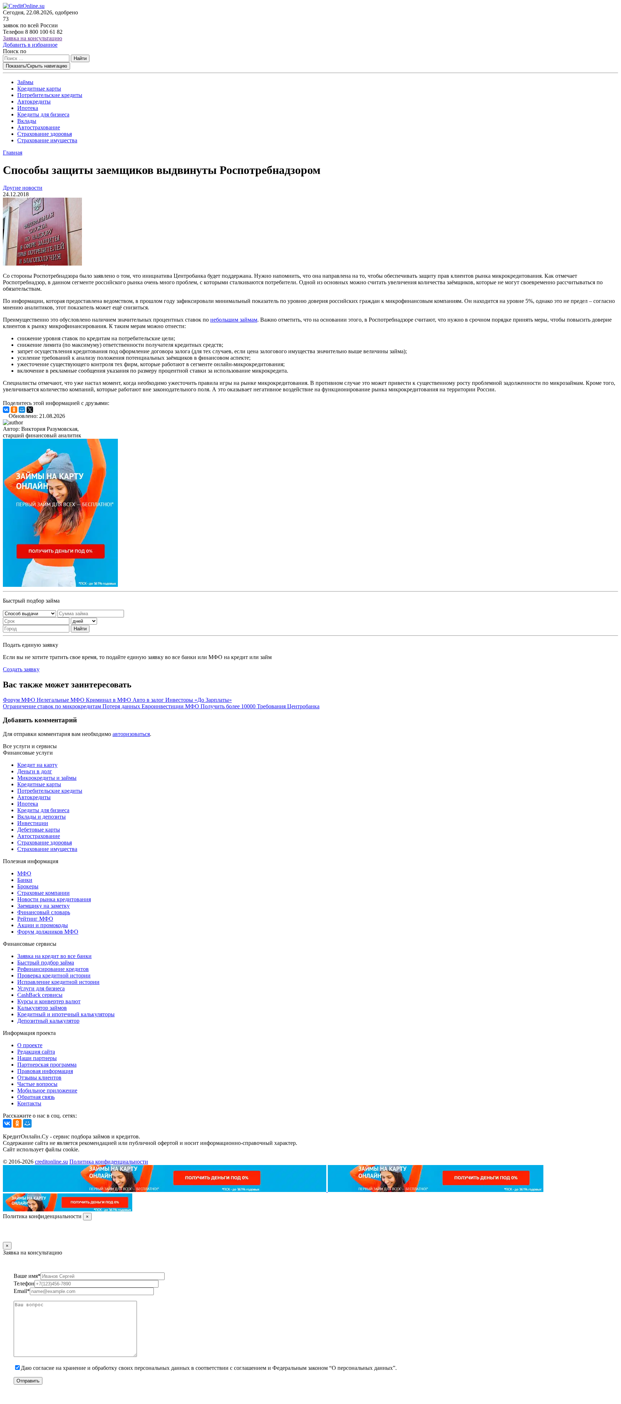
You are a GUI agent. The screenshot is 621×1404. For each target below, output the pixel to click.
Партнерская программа (47, 1065)
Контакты (29, 1103)
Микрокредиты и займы (47, 778)
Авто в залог (149, 700)
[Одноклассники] (14, 409)
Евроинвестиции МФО (171, 706)
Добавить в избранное (30, 45)
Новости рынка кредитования (54, 899)
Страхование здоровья (44, 134)
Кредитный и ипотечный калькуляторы (66, 1014)
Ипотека (27, 108)
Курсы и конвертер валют (48, 1001)
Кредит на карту (37, 765)
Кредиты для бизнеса (43, 114)
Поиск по (14, 51)
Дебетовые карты (38, 830)
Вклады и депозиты (41, 817)
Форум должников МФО (47, 932)
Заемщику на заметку (43, 906)
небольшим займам (233, 320)
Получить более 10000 (229, 706)
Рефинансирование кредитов (53, 969)
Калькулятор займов (42, 1008)
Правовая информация (45, 1071)
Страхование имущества (47, 140)
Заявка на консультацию (32, 38)
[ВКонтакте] (6, 409)
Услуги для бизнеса (41, 988)
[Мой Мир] (22, 409)
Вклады (26, 121)
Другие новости (22, 188)
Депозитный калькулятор (48, 1021)
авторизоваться (131, 734)
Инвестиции (32, 823)
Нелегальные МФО (61, 700)
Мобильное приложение (47, 1090)
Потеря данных (122, 706)
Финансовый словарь (43, 912)
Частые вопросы (37, 1084)
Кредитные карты (39, 89)
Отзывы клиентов (39, 1077)
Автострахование (38, 127)
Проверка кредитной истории (54, 975)
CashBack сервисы (40, 995)
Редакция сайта (36, 1052)
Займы (25, 82)
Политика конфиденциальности (108, 1162)
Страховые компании (43, 893)
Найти (80, 58)
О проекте (29, 1045)
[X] (30, 409)
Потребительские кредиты (49, 95)
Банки (24, 880)
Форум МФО (20, 700)
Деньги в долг (34, 771)
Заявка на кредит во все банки (54, 956)
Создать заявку (21, 669)
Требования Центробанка (288, 706)
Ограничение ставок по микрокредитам (52, 706)
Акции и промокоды (42, 925)
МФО (24, 873)
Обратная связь (36, 1097)
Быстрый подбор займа (45, 962)
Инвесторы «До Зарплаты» (198, 700)
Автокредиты (34, 101)
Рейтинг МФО (35, 919)
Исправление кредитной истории (58, 982)
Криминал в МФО (109, 700)
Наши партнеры (37, 1058)
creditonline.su (51, 1162)
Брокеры (27, 886)
